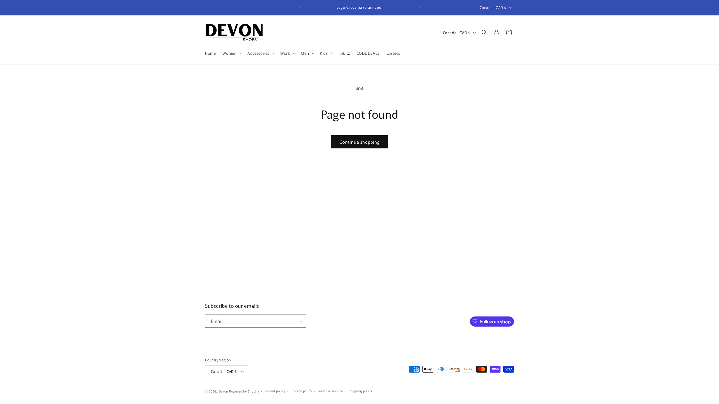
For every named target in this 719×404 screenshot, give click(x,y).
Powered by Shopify (244, 391)
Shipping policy (360, 391)
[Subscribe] (299, 321)
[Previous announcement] (299, 7)
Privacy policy (301, 391)
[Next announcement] (419, 7)
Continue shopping (360, 142)
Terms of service (330, 391)
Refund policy (275, 391)
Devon (223, 391)
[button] (231, 53)
